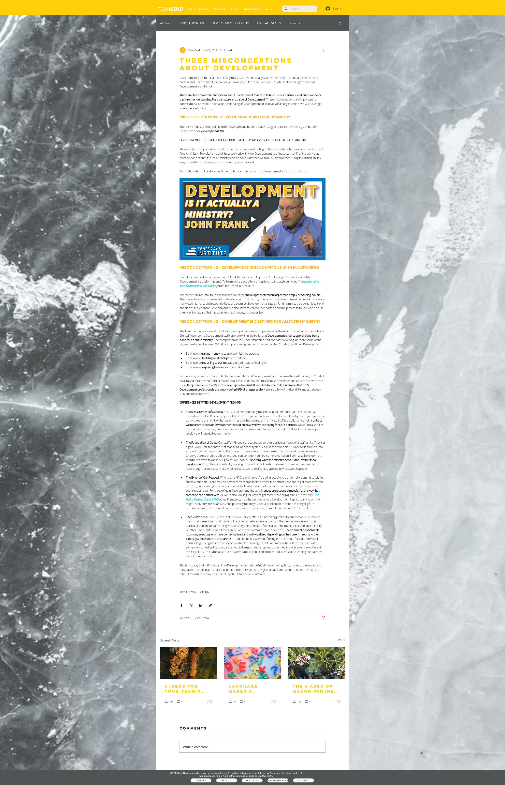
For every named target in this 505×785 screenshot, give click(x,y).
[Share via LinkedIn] (201, 605)
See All (341, 639)
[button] (340, 23)
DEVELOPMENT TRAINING (230, 23)
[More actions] (323, 50)
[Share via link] (210, 605)
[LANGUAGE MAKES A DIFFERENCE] (252, 663)
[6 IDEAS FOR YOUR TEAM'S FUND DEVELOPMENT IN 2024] (188, 663)
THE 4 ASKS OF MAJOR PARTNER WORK (315, 689)
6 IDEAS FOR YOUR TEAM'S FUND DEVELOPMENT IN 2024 (188, 689)
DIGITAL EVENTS (269, 23)
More (292, 23)
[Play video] (252, 219)
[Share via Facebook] (181, 605)
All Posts (166, 23)
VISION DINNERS (192, 23)
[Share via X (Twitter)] (191, 605)
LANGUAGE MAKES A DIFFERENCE (245, 689)
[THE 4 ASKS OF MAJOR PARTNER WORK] (316, 663)
